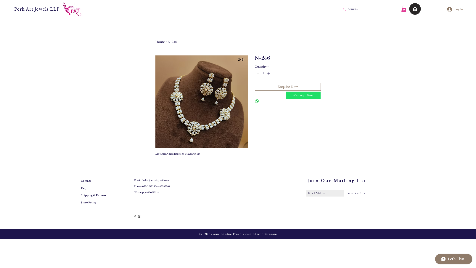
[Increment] (269, 73)
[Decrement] (257, 73)
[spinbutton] (263, 73)
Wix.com (270, 234)
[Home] (415, 9)
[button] (11, 9)
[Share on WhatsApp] (257, 101)
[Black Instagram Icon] (139, 216)
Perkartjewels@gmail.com (155, 180)
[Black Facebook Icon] (134, 216)
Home (160, 42)
